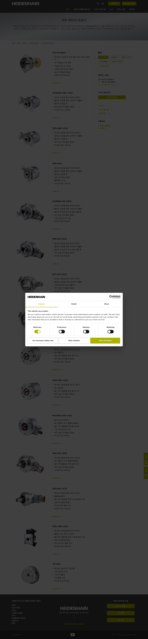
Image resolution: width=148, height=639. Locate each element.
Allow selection (74, 341)
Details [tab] (74, 304)
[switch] (62, 331)
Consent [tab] (41, 304)
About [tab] (106, 304)
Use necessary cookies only (42, 341)
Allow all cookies (105, 341)
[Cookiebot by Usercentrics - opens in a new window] (110, 296)
